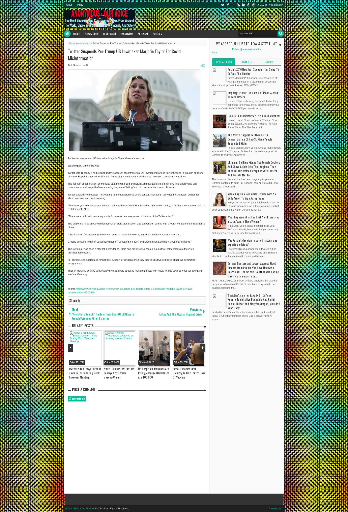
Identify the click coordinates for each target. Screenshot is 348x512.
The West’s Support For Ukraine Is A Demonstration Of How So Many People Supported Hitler (250, 139)
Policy (80, 5)
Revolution (109, 34)
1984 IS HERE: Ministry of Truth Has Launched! (254, 116)
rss (238, 5)
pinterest (254, 5)
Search (281, 33)
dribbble (248, 5)
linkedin (243, 5)
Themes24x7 (275, 508)
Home (67, 33)
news (78, 65)
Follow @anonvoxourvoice (246, 49)
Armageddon (91, 34)
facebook (227, 5)
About (69, 5)
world (85, 65)
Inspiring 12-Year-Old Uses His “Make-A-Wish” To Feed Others (253, 95)
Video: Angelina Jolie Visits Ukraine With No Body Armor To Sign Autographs (252, 196)
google (233, 5)
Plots (214, 52)
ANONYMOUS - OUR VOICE (81, 508)
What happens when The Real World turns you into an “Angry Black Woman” (253, 219)
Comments (246, 62)
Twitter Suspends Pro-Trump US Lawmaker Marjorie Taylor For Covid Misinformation (124, 54)
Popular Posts (223, 62)
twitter (222, 5)
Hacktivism (127, 34)
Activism (143, 34)
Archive (269, 62)
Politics (157, 34)
